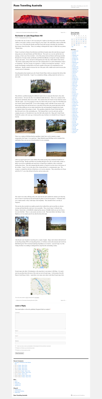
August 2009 (74, 119)
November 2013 (75, 94)
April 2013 (74, 98)
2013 (39, 27)
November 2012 (75, 102)
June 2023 (74, 52)
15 (76, 41)
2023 (74, 27)
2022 (70, 27)
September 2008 (75, 124)
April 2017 (74, 75)
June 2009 (74, 122)
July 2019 (74, 65)
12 (85, 39)
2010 (28, 27)
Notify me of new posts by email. (23, 350)
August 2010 (74, 118)
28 (74, 45)
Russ (30, 37)
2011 (32, 27)
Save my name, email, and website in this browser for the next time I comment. (34, 346)
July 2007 (74, 132)
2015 (47, 27)
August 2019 (74, 63)
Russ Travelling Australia (28, 5)
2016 (51, 27)
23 (78, 43)
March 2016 (74, 84)
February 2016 (75, 85)
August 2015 (74, 86)
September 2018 (75, 68)
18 (83, 41)
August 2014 (74, 89)
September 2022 (75, 55)
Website (17, 341)
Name (16, 330)
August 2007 (74, 131)
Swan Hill (63, 32)
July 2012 (74, 106)
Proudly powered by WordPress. (79, 395)
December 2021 (75, 58)
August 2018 (74, 69)
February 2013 (75, 101)
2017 (55, 27)
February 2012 (75, 108)
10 (81, 39)
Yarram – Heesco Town (22, 365)
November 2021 (75, 59)
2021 (66, 27)
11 (83, 39)
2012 (35, 27)
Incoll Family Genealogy (19, 391)
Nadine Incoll (17, 392)
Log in (16, 381)
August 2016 (74, 82)
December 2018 (75, 66)
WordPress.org (17, 385)
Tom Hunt (17, 362)
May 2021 (74, 61)
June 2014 (74, 92)
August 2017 (74, 72)
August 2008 (74, 125)
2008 (20, 27)
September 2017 (75, 71)
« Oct (72, 46)
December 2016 (75, 78)
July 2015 (74, 88)
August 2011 (74, 114)
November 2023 (75, 51)
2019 (62, 27)
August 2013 (74, 96)
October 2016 (74, 81)
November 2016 (75, 79)
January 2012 (74, 109)
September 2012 (75, 105)
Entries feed (17, 382)
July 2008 (74, 126)
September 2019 (75, 62)
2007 (16, 27)
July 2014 (74, 91)
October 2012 (74, 104)
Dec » (85, 46)
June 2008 (74, 128)
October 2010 (74, 115)
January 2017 (74, 76)
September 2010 (75, 116)
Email (16, 335)
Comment (17, 312)
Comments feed (18, 383)
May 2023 (74, 53)
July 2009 (74, 121)
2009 (24, 27)
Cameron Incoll (18, 389)
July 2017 (74, 73)
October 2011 (74, 111)
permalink (37, 297)
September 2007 (75, 129)
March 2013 (74, 99)
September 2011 (75, 112)
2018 (58, 27)
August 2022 (74, 56)
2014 (43, 27)
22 (76, 43)
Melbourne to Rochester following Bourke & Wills (26, 32)
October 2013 (74, 95)
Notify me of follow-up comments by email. (25, 348)
